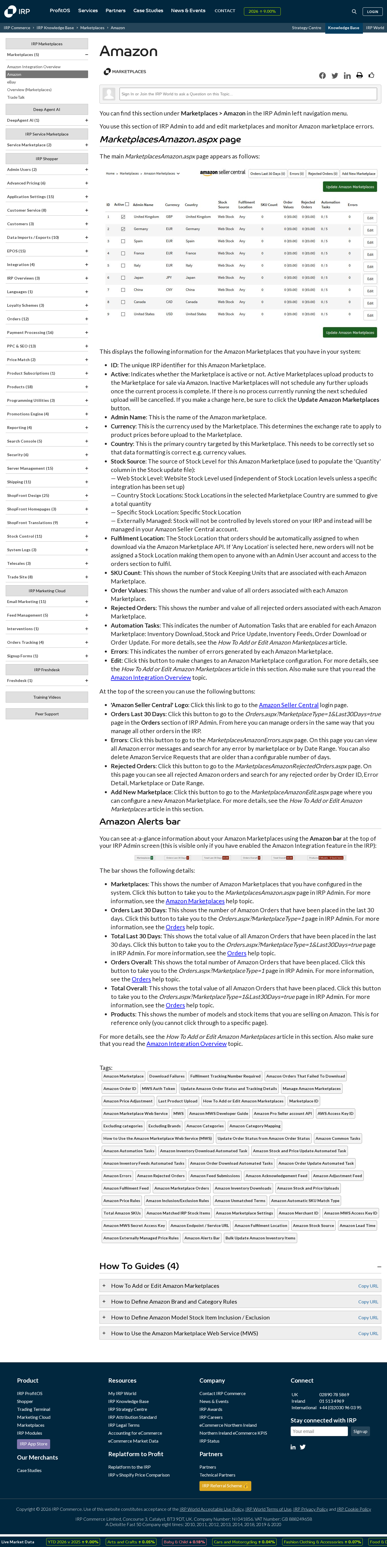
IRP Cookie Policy (354, 1509)
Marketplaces (30, 1425)
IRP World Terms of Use (268, 1509)
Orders (175, 926)
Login (372, 11)
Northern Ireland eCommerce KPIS (233, 1433)
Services (88, 10)
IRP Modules (29, 1433)
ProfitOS (60, 10)
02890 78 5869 (334, 1394)
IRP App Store (33, 1443)
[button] (322, 75)
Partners (116, 10)
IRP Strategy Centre (127, 1409)
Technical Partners (217, 1474)
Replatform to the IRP (129, 1466)
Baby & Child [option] (168, 1542)
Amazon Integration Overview (151, 677)
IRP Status (209, 1440)
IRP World (375, 27)
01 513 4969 (331, 1401)
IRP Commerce (17, 27)
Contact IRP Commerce (222, 1393)
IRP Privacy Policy (310, 1509)
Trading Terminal (33, 1409)
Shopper (25, 1401)
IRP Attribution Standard (132, 1417)
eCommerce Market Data (133, 1440)
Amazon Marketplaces (195, 900)
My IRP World (122, 1393)
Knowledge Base (344, 27)
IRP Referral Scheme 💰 (225, 1485)
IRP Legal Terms (124, 1425)
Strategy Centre (307, 27)
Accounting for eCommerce (135, 1433)
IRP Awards (210, 1409)
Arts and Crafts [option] (115, 1542)
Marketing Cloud (33, 1417)
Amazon (118, 27)
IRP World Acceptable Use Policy (212, 1509)
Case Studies (148, 10)
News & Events (188, 10)
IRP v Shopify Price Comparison (139, 1474)
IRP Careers (211, 1417)
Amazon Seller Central (289, 704)
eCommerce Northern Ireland (228, 1425)
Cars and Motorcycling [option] (228, 1542)
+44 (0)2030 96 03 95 (340, 1407)
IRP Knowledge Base (55, 27)
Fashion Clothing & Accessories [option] (306, 1542)
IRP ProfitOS (29, 1393)
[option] (57, 1542)
